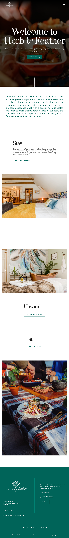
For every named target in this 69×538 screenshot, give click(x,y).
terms (51, 497)
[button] (64, 4)
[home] (9, 4)
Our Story (25, 527)
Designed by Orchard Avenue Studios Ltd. (23, 535)
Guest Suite (43, 527)
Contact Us (33, 527)
